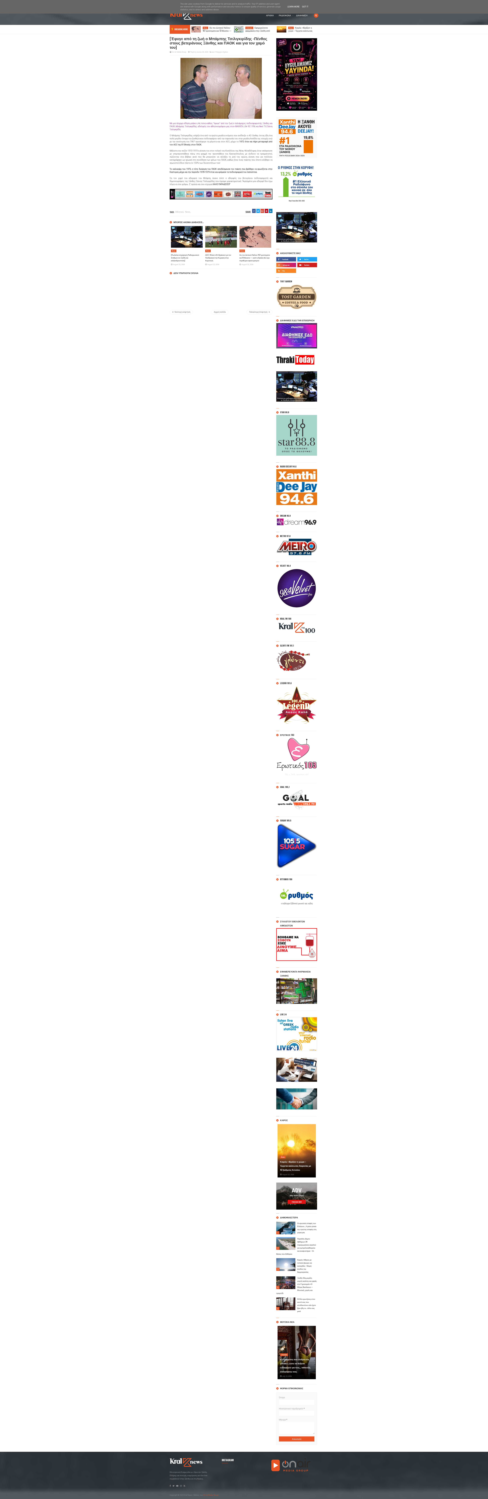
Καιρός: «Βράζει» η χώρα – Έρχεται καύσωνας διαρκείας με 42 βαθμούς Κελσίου (295, 1165)
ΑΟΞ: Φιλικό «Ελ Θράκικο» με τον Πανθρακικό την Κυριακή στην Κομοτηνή (301, 30)
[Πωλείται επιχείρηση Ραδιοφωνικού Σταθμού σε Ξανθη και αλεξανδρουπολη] (258, 30)
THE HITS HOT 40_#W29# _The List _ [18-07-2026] (296, 1369)
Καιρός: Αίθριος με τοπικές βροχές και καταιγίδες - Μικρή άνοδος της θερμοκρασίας (304, 1265)
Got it (305, 6)
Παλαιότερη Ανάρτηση (258, 312)
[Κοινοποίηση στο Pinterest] (266, 211)
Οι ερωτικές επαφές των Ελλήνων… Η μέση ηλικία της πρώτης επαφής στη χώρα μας (306, 1228)
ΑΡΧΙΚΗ (270, 15)
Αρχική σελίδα (220, 312)
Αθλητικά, (179, 212)
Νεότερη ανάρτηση (182, 312)
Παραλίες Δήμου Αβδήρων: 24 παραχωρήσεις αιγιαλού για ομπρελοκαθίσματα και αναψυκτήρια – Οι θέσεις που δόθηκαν (296, 1246)
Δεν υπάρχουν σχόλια (220, 52)
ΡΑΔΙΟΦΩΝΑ (285, 15)
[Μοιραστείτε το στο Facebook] (254, 211)
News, (187, 212)
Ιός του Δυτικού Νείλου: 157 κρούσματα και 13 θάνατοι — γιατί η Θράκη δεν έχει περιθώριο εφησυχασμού (254, 257)
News (248, 28)
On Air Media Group (211, 1495)
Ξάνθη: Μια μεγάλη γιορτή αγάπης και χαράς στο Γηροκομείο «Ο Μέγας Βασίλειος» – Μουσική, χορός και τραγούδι (296, 1285)
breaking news (181, 29)
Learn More (293, 6)
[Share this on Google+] (262, 211)
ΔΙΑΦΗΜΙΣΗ (302, 15)
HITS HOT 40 (286, 1363)
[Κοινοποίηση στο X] (258, 211)
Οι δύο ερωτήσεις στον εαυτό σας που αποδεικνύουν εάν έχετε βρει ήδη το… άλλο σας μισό (306, 1305)
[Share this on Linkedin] (270, 211)
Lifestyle (207, 28)
